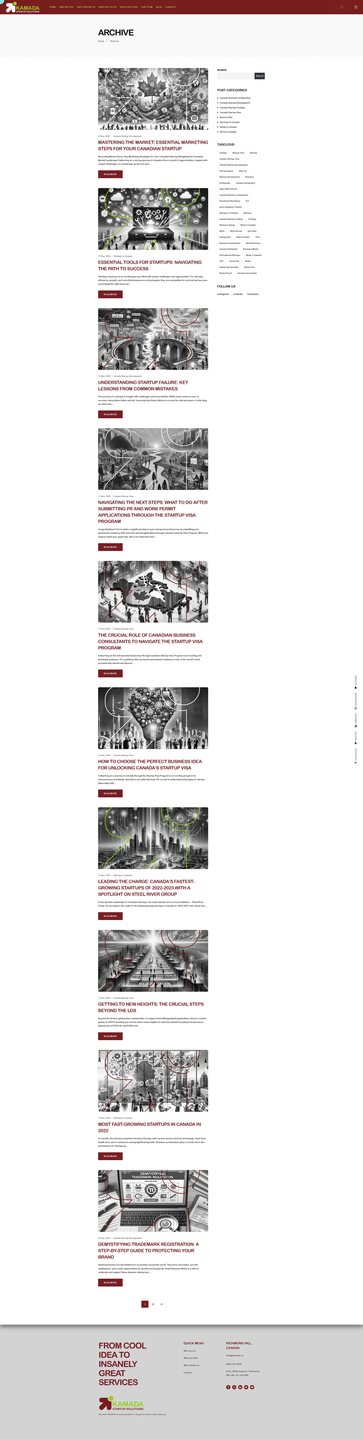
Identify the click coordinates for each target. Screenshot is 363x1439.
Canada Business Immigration (235, 98)
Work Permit (236, 231)
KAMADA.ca (130, 1414)
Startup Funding (227, 225)
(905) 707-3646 (234, 1364)
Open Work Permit (228, 189)
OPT (222, 261)
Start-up (243, 171)
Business (249, 177)
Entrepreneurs (226, 171)
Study (247, 261)
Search (221, 70)
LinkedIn (238, 294)
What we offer (191, 1358)
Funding (252, 219)
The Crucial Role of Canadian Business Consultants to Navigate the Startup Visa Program (150, 641)
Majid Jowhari (243, 237)
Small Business (253, 243)
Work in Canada (228, 132)
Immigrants (225, 183)
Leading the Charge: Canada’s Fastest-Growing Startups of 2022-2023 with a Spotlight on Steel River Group (146, 888)
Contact (188, 1372)
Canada (223, 153)
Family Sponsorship (229, 267)
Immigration (225, 237)
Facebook (252, 294)
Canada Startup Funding (232, 107)
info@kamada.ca (234, 1355)
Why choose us (191, 1365)
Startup (253, 153)
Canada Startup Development (128, 136)
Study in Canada (228, 127)
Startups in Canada (123, 256)
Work (222, 231)
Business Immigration (230, 243)
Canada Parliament (228, 249)
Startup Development (230, 177)
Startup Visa (238, 153)
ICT (247, 201)
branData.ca (149, 1414)
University (234, 261)
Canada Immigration (245, 183)
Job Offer (252, 231)
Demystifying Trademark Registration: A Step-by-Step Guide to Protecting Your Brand (148, 1251)
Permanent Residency (230, 201)
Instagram (223, 294)
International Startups (230, 255)
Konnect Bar (226, 117)
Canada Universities (247, 273)
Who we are (190, 1351)
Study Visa (249, 267)
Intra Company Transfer (231, 207)
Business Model (250, 249)
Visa (258, 237)
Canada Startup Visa (123, 496)
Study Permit (226, 273)
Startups (247, 213)
